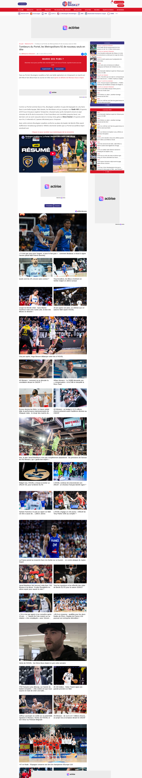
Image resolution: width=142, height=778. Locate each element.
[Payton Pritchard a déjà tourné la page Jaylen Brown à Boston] (93, 161)
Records (97, 10)
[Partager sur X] (85, 54)
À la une (20, 10)
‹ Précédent (49, 206)
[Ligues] (116, 13)
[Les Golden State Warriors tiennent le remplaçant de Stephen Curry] (93, 150)
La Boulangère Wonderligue (68, 13)
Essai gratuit (60, 69)
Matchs (39, 10)
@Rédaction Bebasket (28, 54)
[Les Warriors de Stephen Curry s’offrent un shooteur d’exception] (93, 132)
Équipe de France (108, 10)
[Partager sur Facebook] (82, 54)
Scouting (88, 10)
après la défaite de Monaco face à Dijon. (69, 78)
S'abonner (120, 5)
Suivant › (57, 206)
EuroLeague (36, 13)
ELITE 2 (54, 13)
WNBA (112, 13)
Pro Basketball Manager (62, 10)
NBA (46, 13)
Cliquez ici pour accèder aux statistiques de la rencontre (53, 132)
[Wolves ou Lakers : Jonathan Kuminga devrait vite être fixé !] (93, 94)
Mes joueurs (78, 10)
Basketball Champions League (97, 13)
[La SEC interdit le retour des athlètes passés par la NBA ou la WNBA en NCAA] (93, 138)
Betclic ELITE (25, 13)
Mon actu (30, 10)
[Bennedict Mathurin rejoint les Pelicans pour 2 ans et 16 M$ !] (93, 71)
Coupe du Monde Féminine (105, 51)
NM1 (82, 13)
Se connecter (119, 2)
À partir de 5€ (46, 69)
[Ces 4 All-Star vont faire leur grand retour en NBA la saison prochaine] (93, 100)
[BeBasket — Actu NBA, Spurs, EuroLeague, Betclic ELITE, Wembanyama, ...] (71, 4)
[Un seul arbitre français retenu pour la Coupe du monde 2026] (93, 89)
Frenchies (48, 10)
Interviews (120, 10)
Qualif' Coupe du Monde (105, 45)
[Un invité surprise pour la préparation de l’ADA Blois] (93, 59)
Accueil (21, 44)
